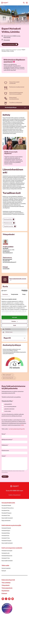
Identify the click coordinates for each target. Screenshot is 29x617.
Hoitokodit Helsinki (6, 528)
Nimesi (4, 434)
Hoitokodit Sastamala (7, 555)
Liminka (19, 49)
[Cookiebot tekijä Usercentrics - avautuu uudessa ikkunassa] (21, 290)
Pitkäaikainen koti (8, 222)
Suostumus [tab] (5, 294)
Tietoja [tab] (23, 294)
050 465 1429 (6, 260)
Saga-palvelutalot (6, 520)
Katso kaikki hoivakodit (7, 518)
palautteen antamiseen (9, 409)
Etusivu (3, 49)
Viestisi (4, 456)
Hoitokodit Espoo (6, 530)
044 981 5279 (6, 251)
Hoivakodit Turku (6, 515)
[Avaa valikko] (26, 2)
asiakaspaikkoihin (8, 404)
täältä (22, 425)
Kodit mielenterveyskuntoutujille (11, 525)
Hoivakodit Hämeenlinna (8, 508)
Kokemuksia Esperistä (8, 580)
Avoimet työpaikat (6, 568)
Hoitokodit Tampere (6, 540)
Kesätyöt (4, 570)
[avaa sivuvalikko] (25, 107)
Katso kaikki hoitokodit (7, 543)
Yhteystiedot (7, 40)
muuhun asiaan (7, 411)
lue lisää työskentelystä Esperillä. (17, 429)
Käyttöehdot (5, 591)
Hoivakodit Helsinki (6, 505)
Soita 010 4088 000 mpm (14, 491)
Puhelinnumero (5, 450)
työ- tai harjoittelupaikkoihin (10, 406)
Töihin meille (5, 565)
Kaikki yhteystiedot (15, 495)
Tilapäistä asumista (8, 226)
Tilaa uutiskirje (6, 582)
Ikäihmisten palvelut (11, 49)
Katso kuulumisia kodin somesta (17, 278)
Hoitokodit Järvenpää (7, 550)
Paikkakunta (5, 445)
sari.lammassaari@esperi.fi (9, 262)
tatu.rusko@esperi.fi (8, 252)
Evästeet (4, 593)
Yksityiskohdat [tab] (14, 294)
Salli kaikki (14, 317)
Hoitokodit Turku (6, 538)
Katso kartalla (7, 37)
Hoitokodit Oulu (5, 535)
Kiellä (14, 325)
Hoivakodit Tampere (6, 513)
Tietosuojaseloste (7, 588)
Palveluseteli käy (8, 219)
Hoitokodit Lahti (5, 553)
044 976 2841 (6, 268)
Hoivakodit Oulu (5, 510)
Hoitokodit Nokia (6, 533)
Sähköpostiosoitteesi (7, 439)
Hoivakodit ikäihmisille (8, 503)
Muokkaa (14, 321)
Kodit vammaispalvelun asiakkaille (12, 548)
